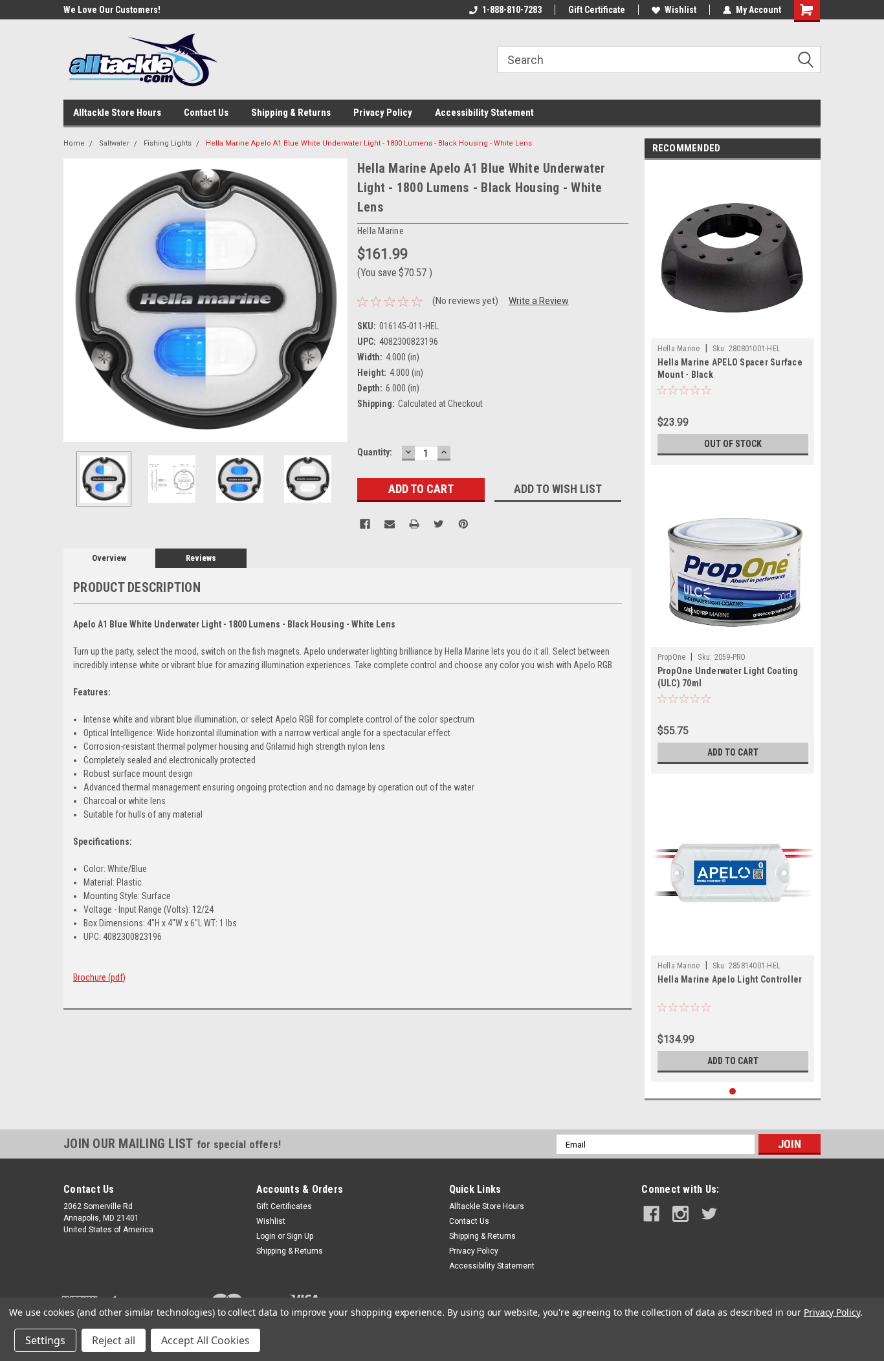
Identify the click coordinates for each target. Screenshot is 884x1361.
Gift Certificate (596, 10)
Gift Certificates (284, 1206)
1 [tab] (732, 1091)
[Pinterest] (463, 524)
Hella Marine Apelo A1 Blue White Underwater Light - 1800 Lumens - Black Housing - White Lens (369, 143)
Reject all (113, 1340)
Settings (45, 1340)
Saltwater (114, 143)
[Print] (414, 524)
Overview (109, 558)
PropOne (671, 657)
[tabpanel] (733, 315)
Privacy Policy (382, 112)
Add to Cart (732, 752)
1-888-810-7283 (512, 10)
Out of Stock (733, 444)
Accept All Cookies (205, 1340)
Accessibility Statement (484, 112)
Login (266, 1236)
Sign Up (300, 1236)
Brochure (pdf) (99, 977)
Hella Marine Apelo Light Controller (729, 979)
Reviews (201, 558)
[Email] (389, 524)
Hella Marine (678, 348)
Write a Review (539, 301)
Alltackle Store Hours (117, 112)
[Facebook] (365, 524)
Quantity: (374, 452)
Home (74, 143)
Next (335, 300)
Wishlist (680, 10)
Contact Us (206, 112)
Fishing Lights (168, 143)
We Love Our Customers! (111, 10)
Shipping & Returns (291, 112)
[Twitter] (439, 524)
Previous (76, 300)
